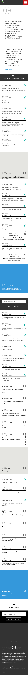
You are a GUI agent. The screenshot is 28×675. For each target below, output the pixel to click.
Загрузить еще (14, 607)
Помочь (25, 236)
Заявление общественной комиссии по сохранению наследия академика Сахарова (14, 90)
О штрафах (5, 229)
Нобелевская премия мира (11, 369)
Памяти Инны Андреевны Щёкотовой (10, 144)
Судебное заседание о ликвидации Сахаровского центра (13, 359)
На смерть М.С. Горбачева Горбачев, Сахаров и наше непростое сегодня (14, 238)
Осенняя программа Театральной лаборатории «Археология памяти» (11, 288)
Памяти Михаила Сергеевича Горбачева (11, 379)
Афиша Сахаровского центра (14, 78)
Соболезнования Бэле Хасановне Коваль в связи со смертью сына (13, 339)
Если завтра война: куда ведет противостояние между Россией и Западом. (14, 414)
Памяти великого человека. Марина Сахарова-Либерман (14, 259)
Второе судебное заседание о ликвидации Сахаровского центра (13, 112)
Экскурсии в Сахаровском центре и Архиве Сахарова (13, 318)
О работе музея (7, 349)
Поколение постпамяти (8, 527)
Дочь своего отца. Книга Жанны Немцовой (13, 515)
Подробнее (9, 69)
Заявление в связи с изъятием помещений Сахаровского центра (13, 199)
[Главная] (5, 2)
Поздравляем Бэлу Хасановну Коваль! (12, 504)
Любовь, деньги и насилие (9, 471)
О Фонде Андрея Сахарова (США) (13, 209)
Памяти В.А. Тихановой (9, 482)
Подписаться (13, 306)
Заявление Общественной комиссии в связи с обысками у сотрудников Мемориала (12, 124)
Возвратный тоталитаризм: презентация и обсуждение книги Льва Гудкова (13, 438)
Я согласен (15, 667)
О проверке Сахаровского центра (13, 135)
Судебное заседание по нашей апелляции (12, 101)
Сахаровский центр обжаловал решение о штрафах (12, 219)
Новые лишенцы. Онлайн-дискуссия (11, 492)
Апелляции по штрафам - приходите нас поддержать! (11, 188)
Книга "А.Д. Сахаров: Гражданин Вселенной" (12, 249)
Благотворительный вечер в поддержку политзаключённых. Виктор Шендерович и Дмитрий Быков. (13, 177)
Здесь (21, 659)
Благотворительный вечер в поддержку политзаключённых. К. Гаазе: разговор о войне (13, 391)
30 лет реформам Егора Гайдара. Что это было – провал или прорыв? (13, 563)
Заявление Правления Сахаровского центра (14, 329)
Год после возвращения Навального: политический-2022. (12, 539)
